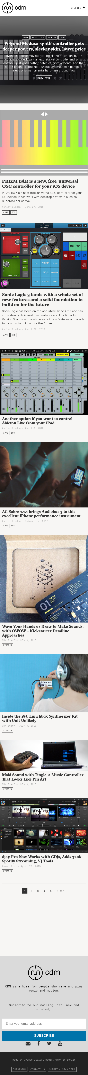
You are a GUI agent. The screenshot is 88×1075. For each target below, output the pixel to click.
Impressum (19, 1069)
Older (60, 891)
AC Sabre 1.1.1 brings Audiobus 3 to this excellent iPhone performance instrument (41, 513)
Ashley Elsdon (11, 206)
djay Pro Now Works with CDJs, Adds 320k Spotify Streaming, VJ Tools (41, 858)
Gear (26, 37)
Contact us (37, 1069)
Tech (62, 37)
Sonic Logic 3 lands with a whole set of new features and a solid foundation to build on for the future (42, 299)
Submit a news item (62, 1069)
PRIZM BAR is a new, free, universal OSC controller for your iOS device (40, 183)
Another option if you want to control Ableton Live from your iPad (37, 420)
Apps (5, 212)
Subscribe (44, 1035)
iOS (13, 212)
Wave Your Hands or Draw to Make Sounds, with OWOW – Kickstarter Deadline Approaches (42, 630)
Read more (44, 77)
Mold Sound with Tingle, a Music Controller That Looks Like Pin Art (42, 777)
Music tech (38, 37)
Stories (51, 37)
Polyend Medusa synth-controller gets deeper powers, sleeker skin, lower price (44, 46)
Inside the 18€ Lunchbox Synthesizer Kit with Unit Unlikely (40, 718)
